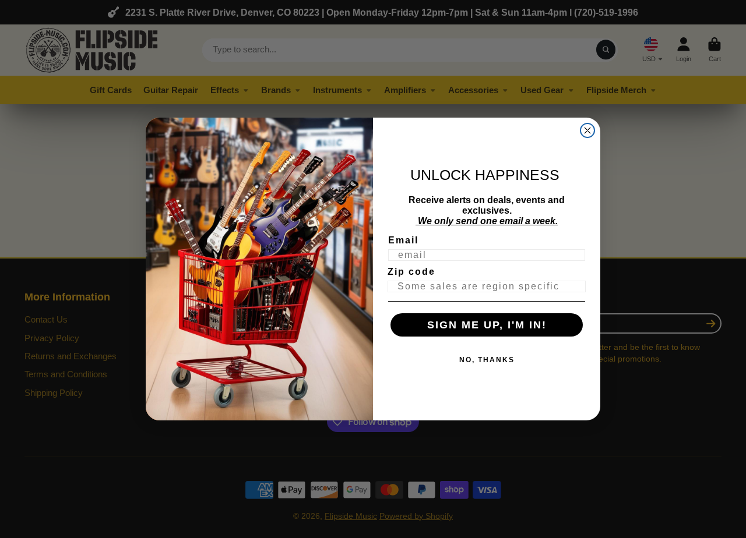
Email (403, 240)
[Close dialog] (587, 130)
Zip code (411, 272)
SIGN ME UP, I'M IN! (487, 325)
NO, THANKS (487, 360)
